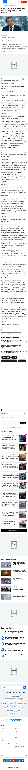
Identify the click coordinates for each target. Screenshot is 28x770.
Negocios (11, 5)
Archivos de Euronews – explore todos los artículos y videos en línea (20, 745)
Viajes (2, 737)
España (20, 699)
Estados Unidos (21, 703)
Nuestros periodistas (6, 743)
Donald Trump (17, 706)
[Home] (1, 5)
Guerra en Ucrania (10, 699)
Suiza (15, 5)
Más (2, 755)
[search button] (24, 687)
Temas (2, 725)
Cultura (16, 737)
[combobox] (14, 687)
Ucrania (19, 710)
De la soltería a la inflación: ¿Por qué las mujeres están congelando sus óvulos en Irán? (12, 352)
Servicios (3, 752)
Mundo (16, 728)
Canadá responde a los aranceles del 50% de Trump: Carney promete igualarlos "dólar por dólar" (11, 346)
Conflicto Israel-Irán (14, 696)
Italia (4, 703)
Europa (2, 728)
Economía (21, 361)
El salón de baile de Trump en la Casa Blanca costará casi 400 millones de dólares (11, 341)
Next (2, 734)
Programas (17, 740)
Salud (8, 706)
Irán (18, 713)
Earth (16, 731)
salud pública (10, 710)
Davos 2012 (6, 357)
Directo (24, 1)
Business (5, 5)
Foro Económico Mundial (9, 361)
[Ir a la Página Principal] (5, 1)
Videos (2, 740)
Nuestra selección (8, 559)
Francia (11, 713)
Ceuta (11, 703)
